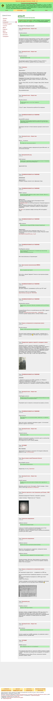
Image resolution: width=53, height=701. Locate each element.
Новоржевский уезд (27, 154)
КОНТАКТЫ (28, 688)
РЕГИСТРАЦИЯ (19, 10)
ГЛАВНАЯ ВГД (29, 690)
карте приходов (23, 202)
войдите (31, 20)
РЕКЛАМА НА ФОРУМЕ (40, 688)
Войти (33, 10)
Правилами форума (35, 695)
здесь (22, 209)
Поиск (46, 10)
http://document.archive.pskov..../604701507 (33, 312)
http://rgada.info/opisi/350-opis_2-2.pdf (27, 233)
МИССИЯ (18, 688)
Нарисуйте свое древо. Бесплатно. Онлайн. (26, 1)
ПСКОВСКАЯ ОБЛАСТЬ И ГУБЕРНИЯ (30, 114)
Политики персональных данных (40, 694)
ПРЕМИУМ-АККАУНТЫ (6, 690)
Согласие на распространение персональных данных (12, 695)
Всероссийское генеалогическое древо (15, 697)
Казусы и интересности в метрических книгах (33, 323)
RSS (18, 696)
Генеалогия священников (28, 518)
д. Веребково (31, 468)
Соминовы (24, 67)
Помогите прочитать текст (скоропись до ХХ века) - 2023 (35, 492)
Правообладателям (7, 698)
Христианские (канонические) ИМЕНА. (31, 265)
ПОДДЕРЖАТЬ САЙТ (17, 690)
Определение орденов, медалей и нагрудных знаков (35, 342)
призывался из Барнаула (33, 487)
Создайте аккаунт (23, 20)
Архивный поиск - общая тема (29, 28)
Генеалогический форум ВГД (29, 3)
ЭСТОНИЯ (24, 445)
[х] (36, 1)
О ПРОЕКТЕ (6, 688)
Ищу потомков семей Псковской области (32, 458)
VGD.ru (6, 10)
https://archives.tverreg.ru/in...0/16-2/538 (28, 292)
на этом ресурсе (30, 452)
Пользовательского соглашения (26, 694)
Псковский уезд (25, 601)
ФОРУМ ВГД (40, 690)
